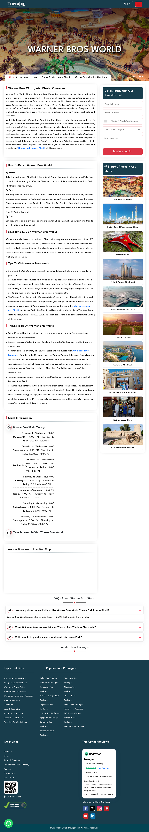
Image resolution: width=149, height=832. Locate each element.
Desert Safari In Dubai (13, 718)
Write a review (106, 794)
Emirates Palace (123, 337)
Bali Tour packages (72, 713)
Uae (35, 77)
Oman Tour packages (73, 705)
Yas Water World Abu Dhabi (122, 392)
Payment (7, 769)
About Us (8, 752)
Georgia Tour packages (74, 726)
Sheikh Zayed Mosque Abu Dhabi (123, 227)
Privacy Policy (9, 773)
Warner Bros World (122, 199)
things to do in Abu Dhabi (31, 148)
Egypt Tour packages (49, 718)
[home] (10, 77)
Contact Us (9, 778)
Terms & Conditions (12, 760)
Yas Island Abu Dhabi (122, 365)
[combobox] (106, 121)
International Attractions (15, 692)
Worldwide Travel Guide (14, 687)
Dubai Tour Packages (49, 678)
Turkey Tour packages (73, 709)
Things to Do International (15, 683)
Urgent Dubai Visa (12, 709)
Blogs (6, 756)
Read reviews (91, 794)
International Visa (12, 700)
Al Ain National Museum (122, 448)
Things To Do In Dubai (13, 713)
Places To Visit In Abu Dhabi (56, 77)
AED (126, 4)
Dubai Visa (8, 705)
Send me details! (123, 151)
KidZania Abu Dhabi (122, 420)
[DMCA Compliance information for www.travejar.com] (41, 805)
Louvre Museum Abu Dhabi (122, 310)
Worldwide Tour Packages (15, 678)
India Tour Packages (49, 683)
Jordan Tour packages (50, 713)
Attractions (22, 77)
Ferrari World (122, 255)
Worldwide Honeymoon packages (18, 696)
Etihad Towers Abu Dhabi (122, 282)
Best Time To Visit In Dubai (15, 722)
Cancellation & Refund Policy (16, 765)
